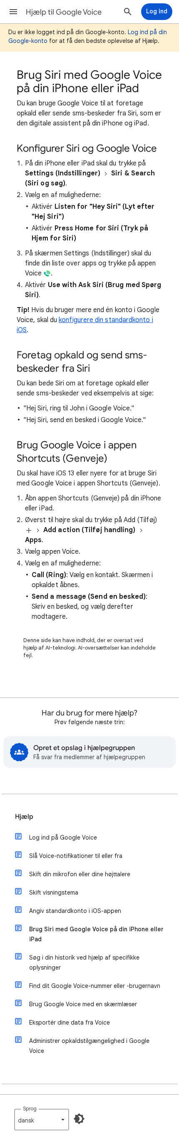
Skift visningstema (53, 892)
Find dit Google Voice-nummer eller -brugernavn (94, 986)
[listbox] (41, 1119)
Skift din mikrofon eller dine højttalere (79, 874)
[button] (13, 12)
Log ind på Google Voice (63, 837)
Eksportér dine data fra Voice (69, 1022)
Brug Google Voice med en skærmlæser (83, 1004)
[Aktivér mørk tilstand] (79, 1119)
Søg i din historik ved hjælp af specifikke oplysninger (84, 962)
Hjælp (24, 816)
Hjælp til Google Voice (64, 12)
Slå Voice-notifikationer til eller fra (75, 856)
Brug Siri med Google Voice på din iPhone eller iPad (96, 934)
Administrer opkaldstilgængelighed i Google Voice (89, 1046)
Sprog (30, 1108)
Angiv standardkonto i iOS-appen (75, 911)
